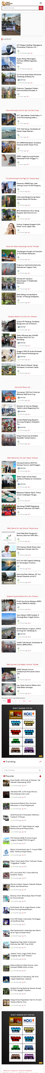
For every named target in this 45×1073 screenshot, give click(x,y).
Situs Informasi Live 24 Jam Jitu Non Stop (22, 110)
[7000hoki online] (15, 733)
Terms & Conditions (25, 1071)
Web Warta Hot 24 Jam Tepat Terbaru (22, 458)
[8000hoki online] (15, 715)
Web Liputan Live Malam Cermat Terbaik (22, 664)
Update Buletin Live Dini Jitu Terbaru (22, 316)
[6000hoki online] (29, 750)
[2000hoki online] (29, 742)
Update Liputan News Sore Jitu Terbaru (22, 596)
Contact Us (14, 1071)
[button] (5, 24)
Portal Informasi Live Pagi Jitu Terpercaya (22, 178)
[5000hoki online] (29, 724)
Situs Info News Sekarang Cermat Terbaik (22, 246)
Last (30, 701)
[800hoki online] (15, 742)
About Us (6, 1071)
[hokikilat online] (29, 715)
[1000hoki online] (15, 724)
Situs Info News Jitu (22, 387)
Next (24, 701)
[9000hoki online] (29, 733)
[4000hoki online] (15, 750)
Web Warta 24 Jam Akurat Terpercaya (22, 528)
